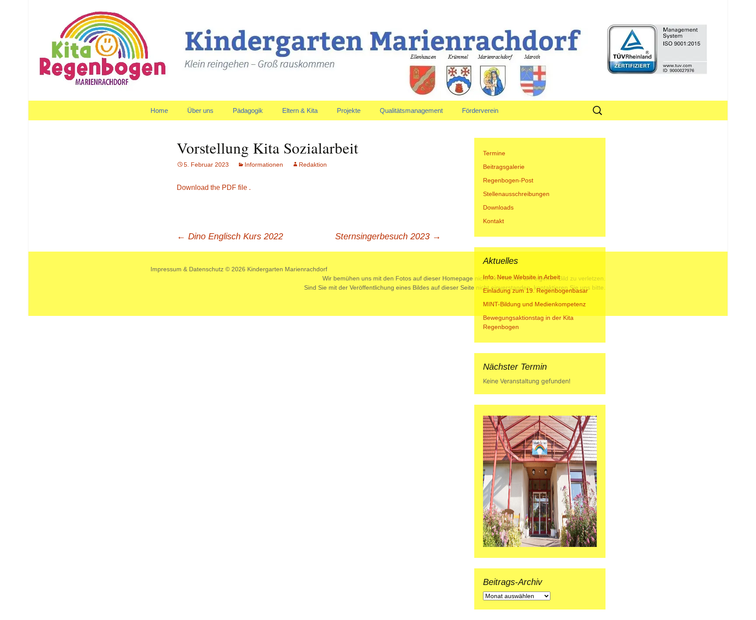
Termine (494, 153)
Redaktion (313, 164)
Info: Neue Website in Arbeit (521, 276)
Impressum (166, 269)
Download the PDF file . (214, 187)
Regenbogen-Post (508, 180)
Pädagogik (248, 110)
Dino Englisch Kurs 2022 (230, 236)
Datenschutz (206, 269)
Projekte (348, 110)
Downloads (498, 207)
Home (159, 110)
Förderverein (480, 110)
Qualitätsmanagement (411, 110)
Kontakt (493, 220)
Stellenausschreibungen (516, 193)
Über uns (200, 110)
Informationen (264, 164)
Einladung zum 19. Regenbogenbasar (535, 290)
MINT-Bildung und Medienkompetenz (534, 304)
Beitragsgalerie (504, 166)
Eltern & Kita (300, 110)
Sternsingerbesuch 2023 (388, 236)
